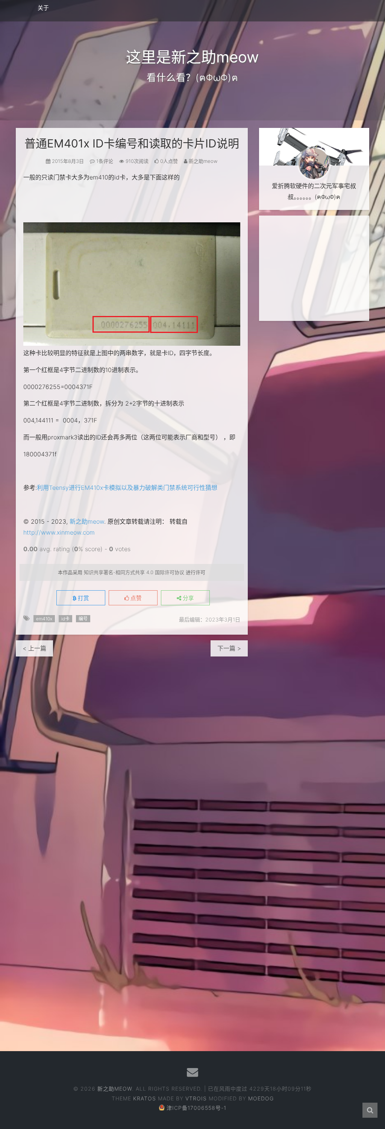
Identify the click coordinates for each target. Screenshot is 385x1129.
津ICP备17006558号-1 (196, 1108)
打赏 (82, 598)
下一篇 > (229, 648)
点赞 (135, 598)
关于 (43, 7)
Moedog (261, 1098)
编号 (83, 618)
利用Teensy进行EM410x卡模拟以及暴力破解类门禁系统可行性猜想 (127, 487)
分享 (187, 598)
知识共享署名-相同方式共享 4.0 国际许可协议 (134, 572)
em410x (44, 618)
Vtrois (196, 1098)
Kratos (144, 1098)
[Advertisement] (314, 268)
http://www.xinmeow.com (59, 532)
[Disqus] (132, 750)
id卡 (65, 618)
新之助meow (87, 521)
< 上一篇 (34, 648)
